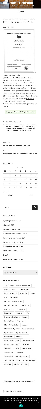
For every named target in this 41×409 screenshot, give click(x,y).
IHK (5, 297)
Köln (27, 313)
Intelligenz (25, 305)
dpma (34, 125)
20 (31, 183)
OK (21, 406)
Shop (19, 122)
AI (33, 286)
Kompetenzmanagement (12, 238)
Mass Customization (11, 325)
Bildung (10, 125)
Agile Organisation (9, 221)
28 (36, 187)
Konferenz (19, 313)
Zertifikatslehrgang (20, 364)
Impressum (8, 391)
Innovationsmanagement (12, 234)
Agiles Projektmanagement (20, 286)
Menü (22, 11)
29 (5, 191)
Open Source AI (22, 333)
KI (13, 309)
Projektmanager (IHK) (12, 344)
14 (36, 179)
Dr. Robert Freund (18, 3)
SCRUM (26, 344)
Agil (5, 286)
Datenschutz (17, 391)
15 (5, 183)
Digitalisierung (25, 290)
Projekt (19, 337)
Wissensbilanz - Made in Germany (16, 356)
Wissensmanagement (11, 259)
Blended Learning (23, 125)
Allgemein (11, 122)
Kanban (7, 309)
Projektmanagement (10, 251)
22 (5, 187)
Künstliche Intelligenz (11, 242)
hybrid (32, 294)
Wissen (28, 130)
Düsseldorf (23, 294)
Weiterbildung (9, 352)
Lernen (24, 317)
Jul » (31, 195)
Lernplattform (9, 321)
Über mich (30, 381)
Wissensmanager (29, 360)
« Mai (10, 195)
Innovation (29, 127)
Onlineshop (30, 99)
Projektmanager (28, 341)
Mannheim (20, 321)
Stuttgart (7, 348)
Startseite (22, 381)
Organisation (8, 337)
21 (36, 183)
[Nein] (38, 402)
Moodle (24, 325)
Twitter (16, 348)
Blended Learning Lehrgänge (13, 96)
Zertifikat (7, 364)
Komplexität (8, 313)
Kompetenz (21, 309)
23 (10, 187)
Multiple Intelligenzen (11, 246)
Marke (16, 130)
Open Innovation (28, 329)
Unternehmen (27, 348)
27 (31, 187)
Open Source (9, 333)
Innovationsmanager (11, 305)
